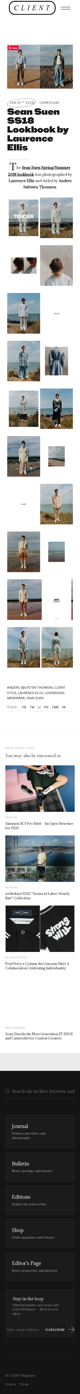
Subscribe (55, 1329)
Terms (24, 1384)
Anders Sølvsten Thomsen (30, 687)
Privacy (10, 1384)
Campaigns (50, 102)
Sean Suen (35, 698)
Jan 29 (22, 102)
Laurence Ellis (30, 693)
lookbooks (54, 693)
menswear (16, 698)
